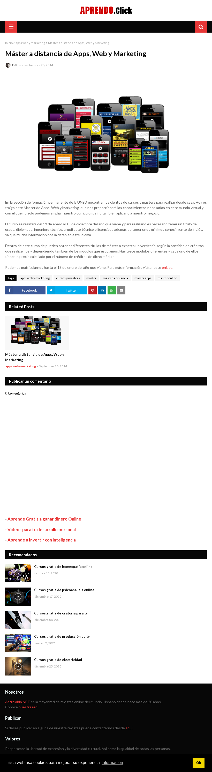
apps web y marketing (30, 43)
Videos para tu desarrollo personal (41, 529)
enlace (167, 267)
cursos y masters (68, 278)
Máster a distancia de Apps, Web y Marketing (34, 357)
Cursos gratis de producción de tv (62, 636)
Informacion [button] (112, 762)
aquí (129, 728)
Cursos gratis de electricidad (58, 660)
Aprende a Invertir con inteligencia (41, 540)
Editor (16, 65)
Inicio (9, 43)
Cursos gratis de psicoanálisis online (64, 590)
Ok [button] (198, 763)
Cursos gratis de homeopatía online (63, 567)
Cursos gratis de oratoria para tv (61, 613)
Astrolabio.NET (17, 702)
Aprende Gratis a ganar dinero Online (44, 519)
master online (167, 278)
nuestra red (28, 707)
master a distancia (115, 278)
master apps (142, 278)
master (91, 278)
